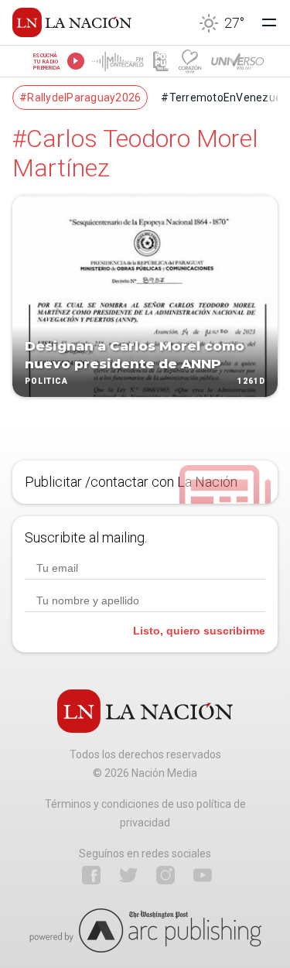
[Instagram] (165, 875)
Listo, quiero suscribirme (199, 630)
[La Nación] (71, 22)
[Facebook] (91, 875)
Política (46, 382)
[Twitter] (128, 875)
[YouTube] (202, 875)
